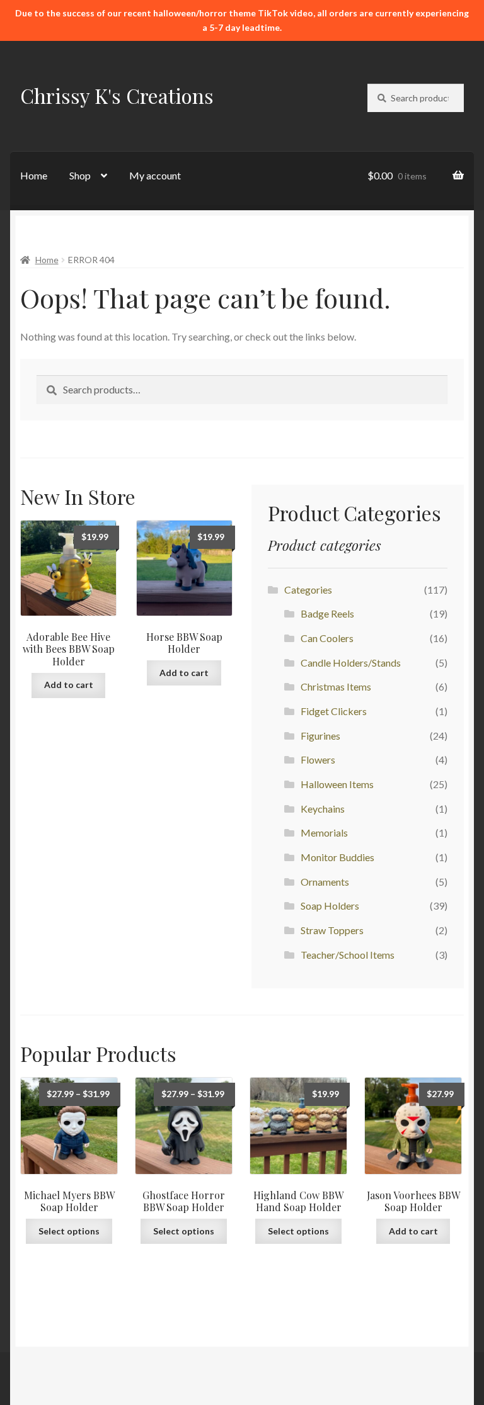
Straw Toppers (332, 930)
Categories (308, 589)
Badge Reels (327, 613)
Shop (80, 175)
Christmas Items (336, 686)
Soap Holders (330, 905)
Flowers (318, 759)
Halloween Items (337, 784)
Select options (69, 1231)
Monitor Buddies (337, 857)
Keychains (323, 809)
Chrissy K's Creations (117, 95)
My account (155, 175)
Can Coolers (327, 638)
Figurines (320, 736)
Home (33, 175)
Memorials (324, 832)
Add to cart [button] (68, 684)
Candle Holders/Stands (351, 663)
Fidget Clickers (334, 711)
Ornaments (325, 882)
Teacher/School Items (348, 955)
